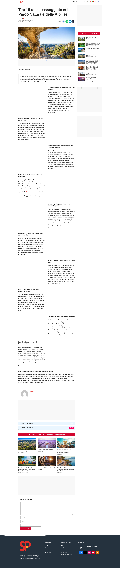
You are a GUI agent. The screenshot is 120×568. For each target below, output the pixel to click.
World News (47, 547)
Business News (48, 550)
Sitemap (63, 545)
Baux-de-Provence (32, 192)
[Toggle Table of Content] (19, 73)
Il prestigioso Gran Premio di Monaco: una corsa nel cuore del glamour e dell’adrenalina (65, 451)
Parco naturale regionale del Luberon (27, 451)
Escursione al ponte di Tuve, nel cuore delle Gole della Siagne (93, 44)
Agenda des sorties (81, 1)
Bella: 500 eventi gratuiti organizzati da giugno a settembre (91, 78)
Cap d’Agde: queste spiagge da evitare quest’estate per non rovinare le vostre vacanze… (93, 61)
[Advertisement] (46, 410)
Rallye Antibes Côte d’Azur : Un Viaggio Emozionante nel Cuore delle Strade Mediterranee (66, 469)
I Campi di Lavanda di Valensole (45, 449)
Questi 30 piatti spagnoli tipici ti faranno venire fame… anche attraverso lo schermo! (93, 67)
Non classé (22, 5)
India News (47, 545)
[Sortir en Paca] (21, 2)
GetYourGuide (91, 5)
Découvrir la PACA (70, 1)
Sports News (48, 552)
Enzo (24, 18)
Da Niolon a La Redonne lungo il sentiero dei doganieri (93, 49)
